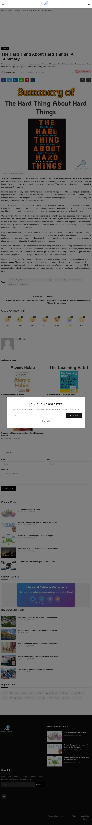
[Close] (82, 400)
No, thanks (46, 421)
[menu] (3, 3)
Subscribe (74, 415)
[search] (89, 3)
